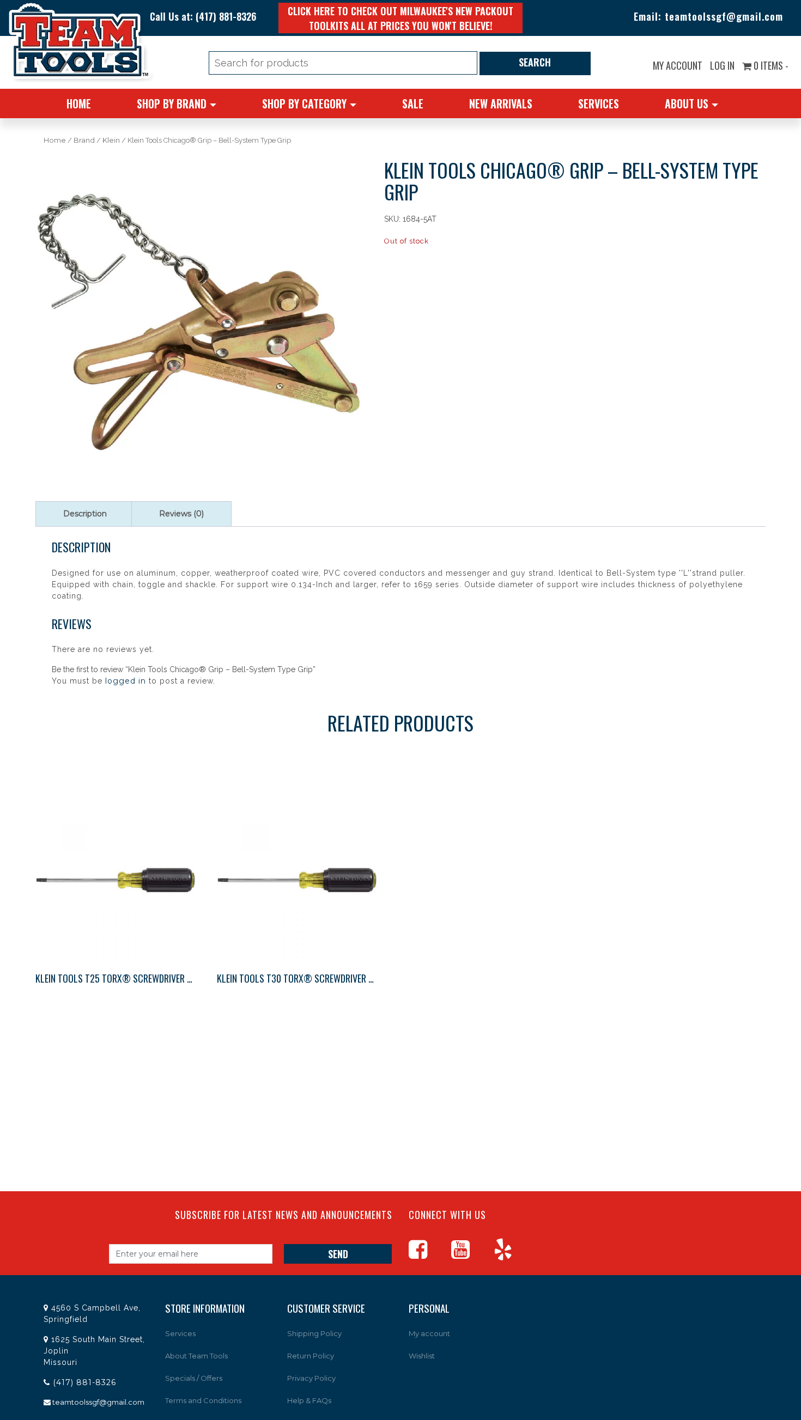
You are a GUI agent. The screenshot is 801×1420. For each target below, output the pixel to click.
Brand (84, 140)
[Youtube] (471, 1254)
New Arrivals (500, 103)
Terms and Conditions (203, 1400)
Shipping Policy (314, 1333)
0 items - (769, 65)
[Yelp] (514, 1254)
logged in (125, 681)
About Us (686, 103)
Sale (412, 103)
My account (677, 65)
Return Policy (310, 1355)
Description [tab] (85, 514)
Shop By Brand (172, 103)
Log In (722, 65)
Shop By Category (304, 103)
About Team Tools (196, 1355)
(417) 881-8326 (226, 16)
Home (78, 103)
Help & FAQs (309, 1400)
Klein (111, 140)
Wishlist (422, 1355)
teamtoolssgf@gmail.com (724, 16)
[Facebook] (429, 1254)
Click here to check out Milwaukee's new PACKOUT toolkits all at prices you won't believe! (400, 18)
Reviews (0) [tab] (181, 514)
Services (598, 103)
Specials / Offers (193, 1378)
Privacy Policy (311, 1378)
